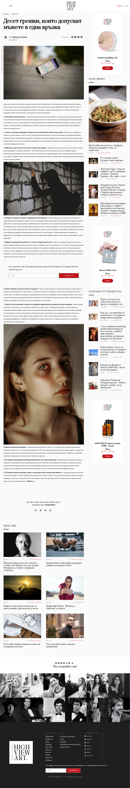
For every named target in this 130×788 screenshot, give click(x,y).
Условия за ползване (67, 737)
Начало (6, 14)
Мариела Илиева (19, 37)
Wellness (104, 307)
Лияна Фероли (36, 559)
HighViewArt (79, 602)
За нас (62, 739)
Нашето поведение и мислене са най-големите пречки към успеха (21, 607)
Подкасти (49, 739)
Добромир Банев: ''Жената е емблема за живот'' (60, 607)
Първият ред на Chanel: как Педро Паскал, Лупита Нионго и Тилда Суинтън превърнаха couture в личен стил (112, 190)
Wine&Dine (50, 737)
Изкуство (103, 163)
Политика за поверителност (70, 744)
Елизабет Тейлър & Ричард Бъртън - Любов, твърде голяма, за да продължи (113, 384)
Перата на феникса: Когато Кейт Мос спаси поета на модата (112, 367)
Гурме (91, 153)
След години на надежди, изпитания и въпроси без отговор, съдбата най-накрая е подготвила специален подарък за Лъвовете (113, 332)
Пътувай (49, 758)
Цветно (15, 14)
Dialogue (49, 744)
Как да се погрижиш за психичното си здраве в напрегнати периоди (112, 315)
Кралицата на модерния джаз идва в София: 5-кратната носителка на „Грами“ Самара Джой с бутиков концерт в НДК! (113, 208)
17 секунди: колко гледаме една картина (111, 159)
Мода (102, 372)
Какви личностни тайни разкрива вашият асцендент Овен (64, 564)
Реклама (63, 742)
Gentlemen (104, 357)
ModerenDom (65, 747)
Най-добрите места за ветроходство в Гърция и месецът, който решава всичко (113, 351)
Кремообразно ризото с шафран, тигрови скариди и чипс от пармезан (106, 148)
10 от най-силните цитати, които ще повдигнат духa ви (22, 645)
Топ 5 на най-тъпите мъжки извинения (60, 645)
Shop (119, 6)
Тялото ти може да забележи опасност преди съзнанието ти (111, 302)
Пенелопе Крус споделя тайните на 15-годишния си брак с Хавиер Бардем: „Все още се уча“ (113, 173)
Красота (103, 197)
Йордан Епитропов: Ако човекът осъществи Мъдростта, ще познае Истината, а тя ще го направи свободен (21, 567)
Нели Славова (114, 372)
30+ (101, 179)
